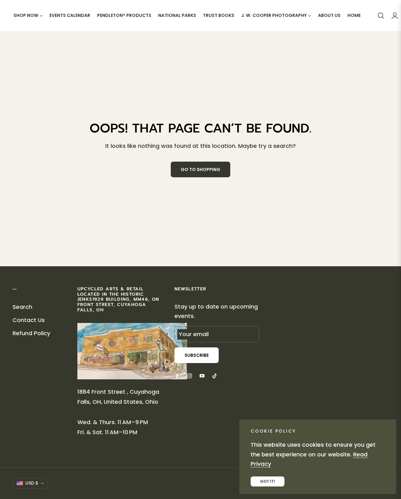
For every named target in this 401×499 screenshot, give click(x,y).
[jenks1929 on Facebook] (177, 376)
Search (22, 307)
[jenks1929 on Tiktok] (216, 376)
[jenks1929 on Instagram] (189, 376)
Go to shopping (200, 169)
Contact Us (29, 320)
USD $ (31, 483)
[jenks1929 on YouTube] (202, 376)
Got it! (267, 481)
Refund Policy (31, 333)
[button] (381, 15)
